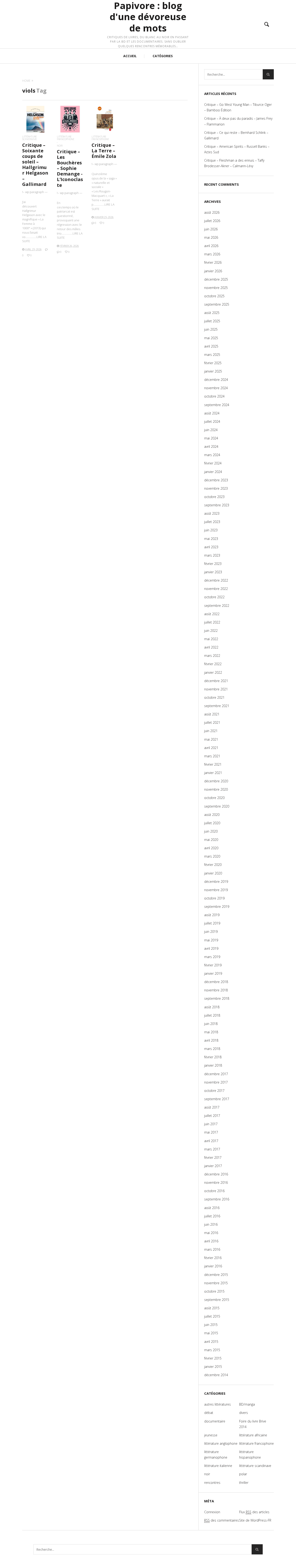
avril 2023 (211, 547)
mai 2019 (211, 940)
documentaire (214, 1421)
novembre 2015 (216, 1283)
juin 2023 (211, 530)
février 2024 (213, 463)
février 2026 (213, 262)
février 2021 (213, 764)
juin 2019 (211, 931)
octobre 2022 (214, 597)
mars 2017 (212, 1149)
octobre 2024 (214, 396)
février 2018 (213, 1057)
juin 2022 (211, 630)
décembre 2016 (216, 1174)
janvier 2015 (213, 1366)
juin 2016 (211, 1224)
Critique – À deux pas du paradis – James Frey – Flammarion (238, 121)
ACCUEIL (130, 56)
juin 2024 (211, 430)
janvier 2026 (213, 271)
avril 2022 (211, 647)
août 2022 (211, 614)
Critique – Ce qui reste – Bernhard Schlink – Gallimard (236, 135)
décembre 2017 (216, 1074)
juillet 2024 (212, 421)
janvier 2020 (213, 873)
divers (243, 1412)
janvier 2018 (213, 1065)
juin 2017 (211, 1124)
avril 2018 (211, 1040)
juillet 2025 (212, 321)
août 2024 (211, 413)
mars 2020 (212, 856)
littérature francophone (65, 137)
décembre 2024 (216, 379)
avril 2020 (211, 848)
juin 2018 (211, 1023)
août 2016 (211, 1208)
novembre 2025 (216, 287)
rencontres (212, 1482)
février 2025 (213, 363)
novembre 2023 (216, 488)
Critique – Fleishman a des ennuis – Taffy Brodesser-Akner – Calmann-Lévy (234, 163)
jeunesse (210, 1435)
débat (208, 1412)
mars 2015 (212, 1350)
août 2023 (211, 513)
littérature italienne (218, 1465)
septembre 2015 (216, 1299)
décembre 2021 (216, 681)
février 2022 (213, 664)
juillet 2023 (212, 522)
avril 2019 (211, 948)
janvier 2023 (213, 572)
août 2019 (211, 915)
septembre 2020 (216, 806)
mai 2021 (211, 739)
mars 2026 (212, 254)
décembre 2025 (216, 279)
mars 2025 (212, 354)
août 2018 (211, 1007)
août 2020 (211, 814)
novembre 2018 (216, 990)
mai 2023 (211, 538)
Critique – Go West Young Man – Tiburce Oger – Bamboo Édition (238, 107)
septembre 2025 (216, 304)
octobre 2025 (214, 296)
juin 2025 (211, 329)
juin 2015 (211, 1324)
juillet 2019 (212, 923)
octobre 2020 (214, 798)
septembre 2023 (216, 505)
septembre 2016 (216, 1199)
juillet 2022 (212, 622)
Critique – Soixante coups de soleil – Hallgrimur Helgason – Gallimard (35, 164)
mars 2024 (212, 455)
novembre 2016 (216, 1182)
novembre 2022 (216, 588)
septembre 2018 (216, 998)
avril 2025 (211, 346)
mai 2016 (211, 1233)
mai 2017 (211, 1132)
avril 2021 (211, 747)
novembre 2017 (216, 1082)
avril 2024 (211, 446)
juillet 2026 (212, 221)
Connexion (212, 1512)
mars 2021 (212, 756)
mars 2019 (212, 957)
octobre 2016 (214, 1191)
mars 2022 (212, 655)
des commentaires (221, 1520)
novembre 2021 (216, 689)
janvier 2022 (213, 672)
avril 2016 (211, 1241)
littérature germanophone (215, 1455)
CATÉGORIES (163, 56)
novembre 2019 (216, 890)
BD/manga (247, 1404)
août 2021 (211, 714)
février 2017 (213, 1157)
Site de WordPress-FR (255, 1520)
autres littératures (217, 1404)
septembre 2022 (216, 605)
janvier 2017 (213, 1166)
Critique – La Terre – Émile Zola (104, 150)
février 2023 (213, 563)
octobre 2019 (214, 898)
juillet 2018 (212, 1015)
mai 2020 (211, 839)
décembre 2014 (216, 1375)
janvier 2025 (213, 371)
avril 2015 (211, 1341)
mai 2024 (211, 438)
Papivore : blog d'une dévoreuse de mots (148, 17)
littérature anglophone (220, 1443)
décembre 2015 (216, 1274)
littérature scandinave (29, 137)
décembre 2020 (216, 781)
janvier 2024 (213, 472)
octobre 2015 (214, 1291)
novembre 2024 (216, 388)
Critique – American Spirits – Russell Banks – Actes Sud (236, 149)
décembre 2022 (216, 580)
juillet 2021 (212, 722)
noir (59, 145)
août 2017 (211, 1107)
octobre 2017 (214, 1090)
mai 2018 (211, 1032)
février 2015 (213, 1358)
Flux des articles (254, 1512)
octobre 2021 (214, 697)
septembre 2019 (216, 906)
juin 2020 (211, 831)
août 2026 (211, 212)
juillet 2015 (212, 1316)
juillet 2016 (212, 1216)
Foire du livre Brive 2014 (252, 1424)
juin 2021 (211, 731)
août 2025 (211, 312)
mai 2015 (211, 1333)
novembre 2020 (216, 789)
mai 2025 (211, 338)
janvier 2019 (213, 973)
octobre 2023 (214, 497)
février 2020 (213, 864)
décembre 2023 (216, 480)
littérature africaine (253, 1435)
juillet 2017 (212, 1115)
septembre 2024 (216, 405)
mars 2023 (212, 555)
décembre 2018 (216, 982)
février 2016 (213, 1258)
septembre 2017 (216, 1099)
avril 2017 (211, 1141)
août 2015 (211, 1308)
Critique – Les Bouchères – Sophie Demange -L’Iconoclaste (70, 168)
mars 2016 (212, 1249)
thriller (243, 1482)
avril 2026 (211, 246)
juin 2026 (211, 229)
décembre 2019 (216, 881)
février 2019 (213, 965)
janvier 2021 (213, 773)
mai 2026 (211, 237)
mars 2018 (212, 1048)
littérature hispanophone (250, 1455)
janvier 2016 (213, 1266)
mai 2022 (211, 639)
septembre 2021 (216, 706)
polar (243, 1474)
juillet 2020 (212, 823)
